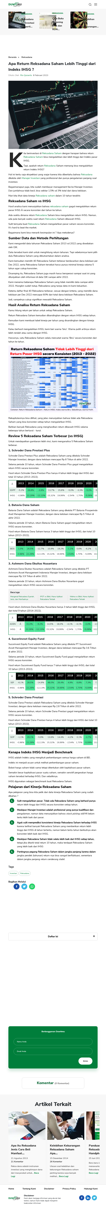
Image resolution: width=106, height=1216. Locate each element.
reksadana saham (59, 206)
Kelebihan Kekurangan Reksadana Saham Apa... (65, 1149)
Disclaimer (49, 1188)
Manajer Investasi (31, 178)
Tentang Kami (29, 1188)
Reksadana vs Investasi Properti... (27, 23)
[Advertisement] (55, 43)
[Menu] (96, 4)
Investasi (13, 873)
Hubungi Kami (91, 1188)
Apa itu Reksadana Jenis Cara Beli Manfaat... (23, 1149)
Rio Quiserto (26, 75)
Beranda (12, 57)
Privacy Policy (69, 1188)
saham (51, 195)
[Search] (90, 4)
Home (11, 1188)
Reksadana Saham (52, 153)
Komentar (17, 1161)
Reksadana (26, 14)
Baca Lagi (63, 1176)
